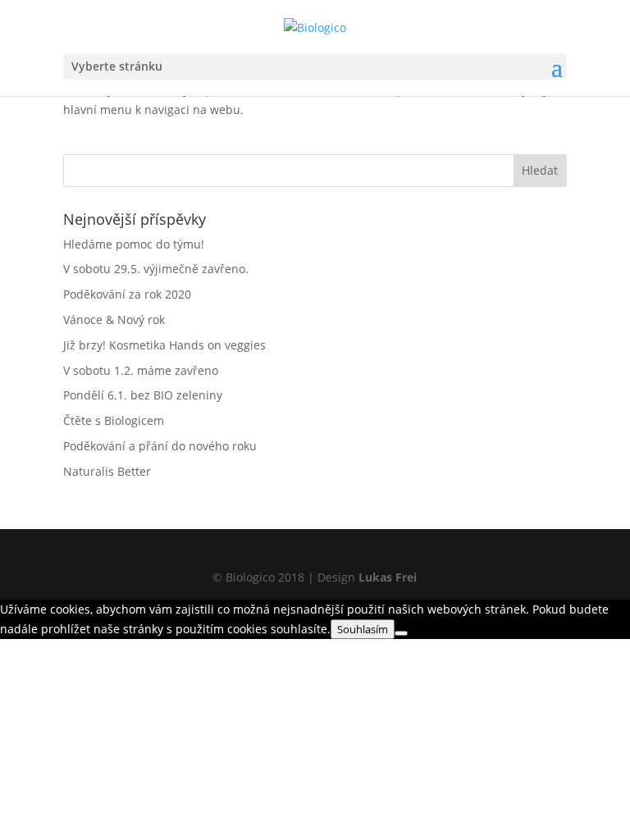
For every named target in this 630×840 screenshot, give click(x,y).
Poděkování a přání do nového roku (160, 446)
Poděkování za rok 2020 (127, 294)
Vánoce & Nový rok (114, 319)
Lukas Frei (387, 577)
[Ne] (401, 633)
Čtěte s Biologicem (113, 420)
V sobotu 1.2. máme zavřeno (140, 370)
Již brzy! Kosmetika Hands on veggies (164, 345)
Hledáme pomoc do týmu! (133, 244)
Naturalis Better (107, 471)
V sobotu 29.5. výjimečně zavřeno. (156, 268)
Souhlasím (362, 629)
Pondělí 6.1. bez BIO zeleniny (142, 395)
